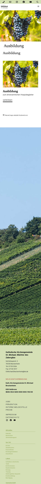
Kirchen (8, 445)
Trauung (8, 472)
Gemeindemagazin (11, 437)
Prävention (11, 404)
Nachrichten (9, 435)
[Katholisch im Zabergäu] (4, 6)
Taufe (7, 464)
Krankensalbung (10, 476)
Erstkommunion (10, 466)
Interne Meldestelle (16, 407)
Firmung (8, 470)
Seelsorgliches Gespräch (13, 474)
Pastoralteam (10, 449)
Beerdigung (9, 478)
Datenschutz (12, 417)
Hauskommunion (10, 468)
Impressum (11, 415)
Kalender (8, 433)
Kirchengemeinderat (12, 451)
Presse (9, 410)
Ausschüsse (9, 453)
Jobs (8, 402)
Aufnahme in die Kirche (12, 462)
